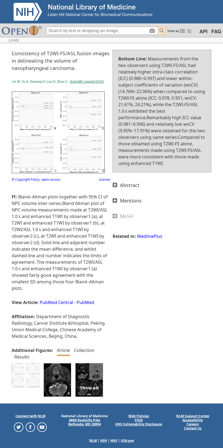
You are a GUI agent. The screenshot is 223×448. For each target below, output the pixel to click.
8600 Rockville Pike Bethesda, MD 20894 (84, 422)
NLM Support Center (192, 416)
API (203, 31)
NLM (93, 440)
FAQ (216, 31)
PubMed (85, 302)
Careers (193, 424)
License (104, 179)
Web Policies (138, 416)
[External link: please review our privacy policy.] (18, 427)
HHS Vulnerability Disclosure (138, 424)
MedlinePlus (149, 236)
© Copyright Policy (25, 179)
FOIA (139, 420)
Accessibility (192, 420)
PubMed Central (56, 302)
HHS (113, 440)
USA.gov (127, 440)
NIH (103, 440)
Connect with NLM (30, 416)
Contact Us (193, 428)
